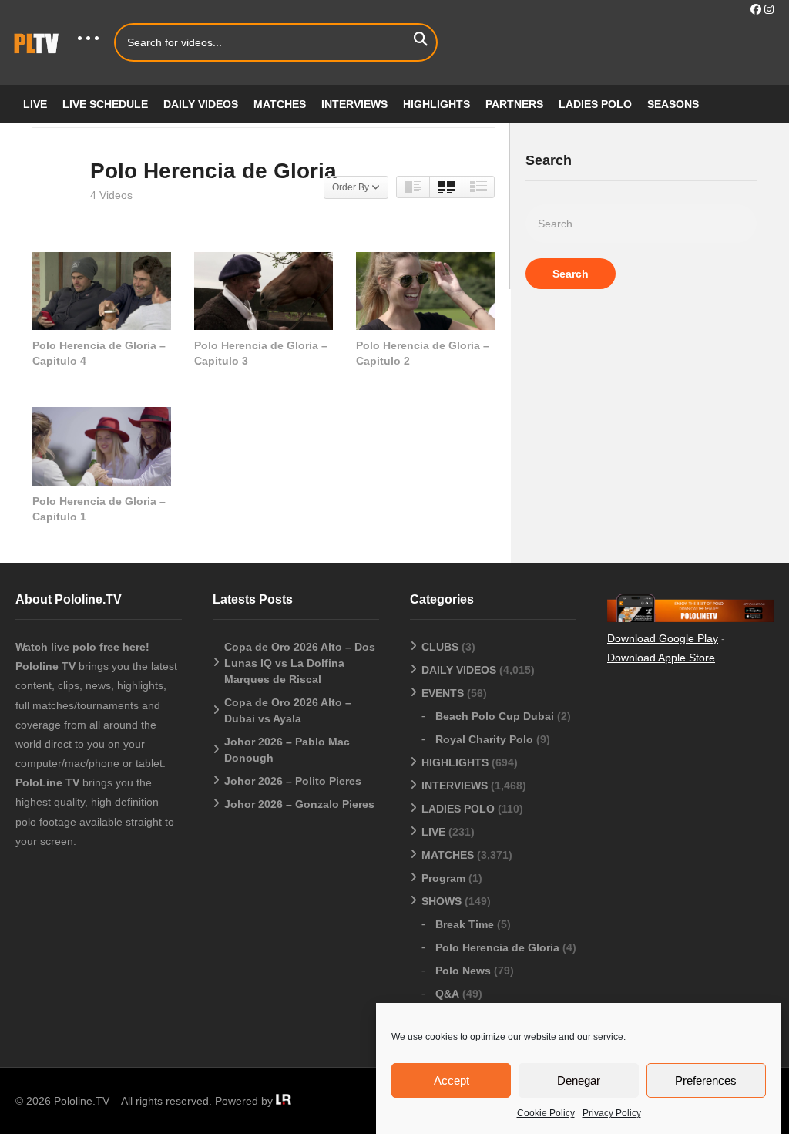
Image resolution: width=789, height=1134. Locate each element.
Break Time (464, 924)
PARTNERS (514, 104)
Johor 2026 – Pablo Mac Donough (287, 749)
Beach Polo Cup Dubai (494, 716)
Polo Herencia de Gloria (497, 947)
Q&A (447, 994)
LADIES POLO (595, 104)
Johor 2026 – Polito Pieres (292, 781)
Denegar (578, 1080)
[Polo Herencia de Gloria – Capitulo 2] (425, 291)
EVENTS (442, 693)
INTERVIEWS (354, 104)
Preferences (706, 1080)
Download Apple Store (661, 657)
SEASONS (673, 104)
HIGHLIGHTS (436, 104)
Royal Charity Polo (484, 739)
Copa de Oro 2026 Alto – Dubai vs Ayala (287, 710)
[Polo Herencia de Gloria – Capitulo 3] (263, 291)
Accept (451, 1080)
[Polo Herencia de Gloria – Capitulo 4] (101, 291)
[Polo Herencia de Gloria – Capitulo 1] (101, 446)
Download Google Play (662, 638)
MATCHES (279, 104)
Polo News (463, 970)
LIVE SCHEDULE (105, 104)
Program (443, 878)
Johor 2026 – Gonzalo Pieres (299, 804)
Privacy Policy (612, 1113)
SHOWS (441, 901)
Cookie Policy (546, 1113)
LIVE (35, 104)
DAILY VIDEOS (200, 104)
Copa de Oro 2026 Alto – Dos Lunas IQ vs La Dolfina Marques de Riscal (299, 663)
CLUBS (439, 647)
